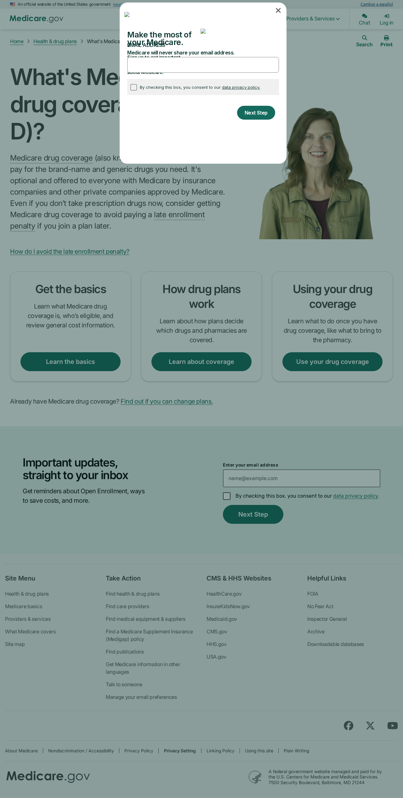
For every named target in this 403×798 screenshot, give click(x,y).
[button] (278, 11)
